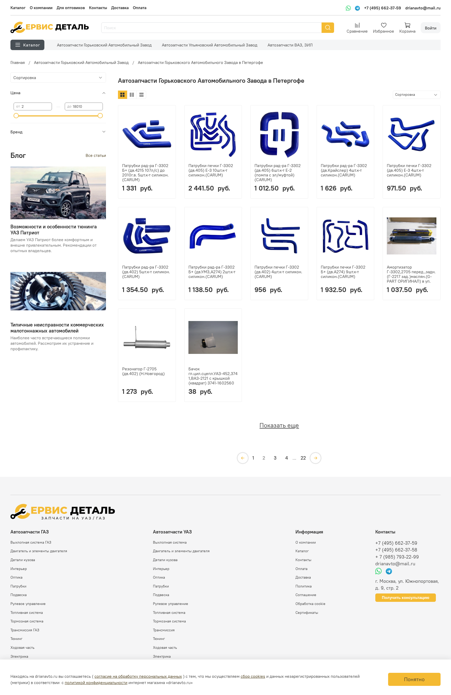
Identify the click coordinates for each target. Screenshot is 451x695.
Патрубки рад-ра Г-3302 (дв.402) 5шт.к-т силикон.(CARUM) (146, 271)
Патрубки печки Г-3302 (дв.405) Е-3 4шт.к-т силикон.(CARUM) (409, 170)
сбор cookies (253, 676)
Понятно (414, 679)
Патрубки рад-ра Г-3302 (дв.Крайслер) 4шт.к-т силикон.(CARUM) (344, 170)
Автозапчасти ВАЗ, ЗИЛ (290, 44)
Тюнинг (16, 638)
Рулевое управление (28, 603)
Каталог (18, 7)
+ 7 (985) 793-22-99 (397, 557)
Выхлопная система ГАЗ (30, 542)
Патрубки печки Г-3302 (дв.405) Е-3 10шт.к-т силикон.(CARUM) (210, 170)
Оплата (139, 7)
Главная (17, 62)
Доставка (120, 7)
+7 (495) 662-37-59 (382, 7)
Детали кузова (22, 559)
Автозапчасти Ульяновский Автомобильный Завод (209, 44)
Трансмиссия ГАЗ (24, 630)
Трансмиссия (164, 630)
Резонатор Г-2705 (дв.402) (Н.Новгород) (143, 371)
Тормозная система (26, 621)
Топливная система (26, 612)
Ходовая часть (22, 647)
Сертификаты (306, 612)
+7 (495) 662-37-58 (396, 550)
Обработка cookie (310, 603)
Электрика (19, 656)
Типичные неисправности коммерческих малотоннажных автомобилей (57, 327)
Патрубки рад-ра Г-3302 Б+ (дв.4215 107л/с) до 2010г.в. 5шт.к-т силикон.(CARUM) (145, 172)
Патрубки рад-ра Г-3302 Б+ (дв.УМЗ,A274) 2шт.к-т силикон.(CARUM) (211, 271)
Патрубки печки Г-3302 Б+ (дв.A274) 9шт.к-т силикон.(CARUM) (343, 271)
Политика (303, 586)
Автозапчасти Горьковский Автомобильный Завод (104, 44)
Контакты (98, 7)
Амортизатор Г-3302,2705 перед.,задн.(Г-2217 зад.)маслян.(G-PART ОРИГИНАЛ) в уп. (411, 274)
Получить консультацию (405, 597)
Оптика (16, 577)
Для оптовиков (71, 7)
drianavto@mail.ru (423, 7)
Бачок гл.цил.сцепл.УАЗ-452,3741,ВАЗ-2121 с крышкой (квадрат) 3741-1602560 (213, 375)
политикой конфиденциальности (96, 682)
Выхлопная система (170, 542)
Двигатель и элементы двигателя (38, 551)
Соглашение (305, 594)
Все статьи (96, 155)
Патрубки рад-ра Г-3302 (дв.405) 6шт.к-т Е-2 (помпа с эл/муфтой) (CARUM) (277, 172)
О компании (41, 7)
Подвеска (18, 594)
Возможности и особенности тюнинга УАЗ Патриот (53, 229)
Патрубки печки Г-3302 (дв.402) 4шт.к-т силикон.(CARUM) (278, 271)
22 (303, 458)
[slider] (16, 116)
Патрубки (18, 586)
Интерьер (18, 568)
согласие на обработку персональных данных (138, 676)
